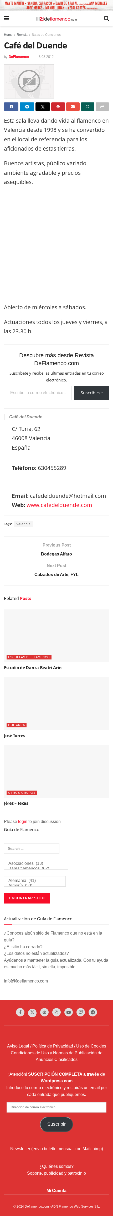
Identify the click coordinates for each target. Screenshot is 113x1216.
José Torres (14, 735)
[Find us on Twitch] (80, 1012)
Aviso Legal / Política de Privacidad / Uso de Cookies (56, 1046)
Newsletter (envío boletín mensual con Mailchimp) (56, 1148)
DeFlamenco (19, 57)
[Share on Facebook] (11, 106)
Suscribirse (92, 393)
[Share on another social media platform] (102, 106)
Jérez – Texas (16, 803)
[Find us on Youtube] (68, 1012)
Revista (22, 35)
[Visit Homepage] (56, 18)
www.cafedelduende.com (59, 505)
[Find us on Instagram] (56, 1012)
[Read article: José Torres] (56, 703)
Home (8, 35)
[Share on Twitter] (42, 106)
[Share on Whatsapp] (87, 106)
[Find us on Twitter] (32, 1013)
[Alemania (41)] (35, 880)
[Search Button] (106, 18)
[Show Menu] (6, 18)
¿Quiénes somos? (56, 1166)
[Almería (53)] (35, 885)
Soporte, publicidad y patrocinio (56, 1173)
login (22, 821)
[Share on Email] (73, 106)
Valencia (23, 524)
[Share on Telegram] (27, 106)
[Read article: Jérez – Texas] (56, 771)
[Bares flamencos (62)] (36, 868)
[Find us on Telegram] (93, 1012)
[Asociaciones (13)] (36, 863)
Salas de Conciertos (46, 35)
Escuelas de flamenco (29, 657)
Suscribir (56, 1124)
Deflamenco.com (37, 1206)
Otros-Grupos (21, 792)
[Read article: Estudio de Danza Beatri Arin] (56, 635)
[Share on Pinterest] (58, 106)
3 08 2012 (46, 57)
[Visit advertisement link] (56, 5)
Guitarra (16, 725)
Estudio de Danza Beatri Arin (33, 668)
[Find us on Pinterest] (44, 1012)
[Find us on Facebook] (20, 1012)
